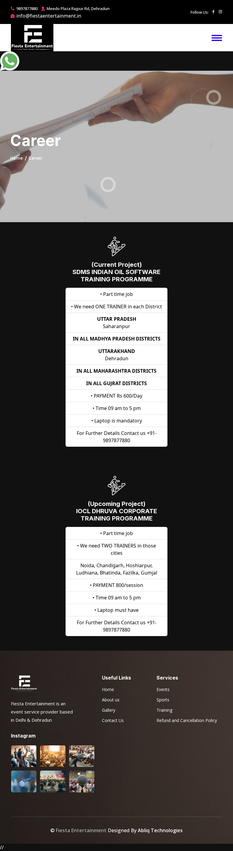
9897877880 (27, 8)
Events (163, 689)
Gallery (108, 710)
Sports (163, 700)
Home (108, 689)
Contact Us (113, 720)
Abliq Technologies (160, 830)
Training (164, 710)
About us (111, 700)
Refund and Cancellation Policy (187, 720)
